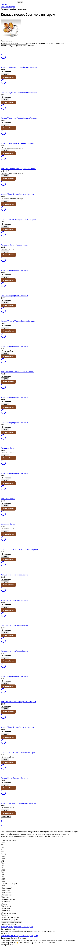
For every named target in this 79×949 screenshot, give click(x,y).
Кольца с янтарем (8, 7)
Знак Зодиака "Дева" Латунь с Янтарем (17, 927)
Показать (5, 922)
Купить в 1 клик (8, 77)
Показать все (6, 816)
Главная (4, 4)
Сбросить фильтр (15, 922)
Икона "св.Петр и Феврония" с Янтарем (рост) (19, 936)
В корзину (5, 74)
